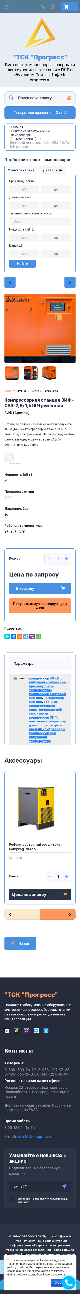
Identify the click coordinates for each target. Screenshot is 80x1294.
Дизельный (52, 170)
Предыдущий (10, 282)
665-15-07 (19, 1074)
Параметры (24, 663)
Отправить (64, 1186)
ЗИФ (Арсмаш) (16, 413)
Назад (23, 943)
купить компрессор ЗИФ (43, 715)
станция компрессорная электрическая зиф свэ (45, 708)
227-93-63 (53, 1070)
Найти (22, 264)
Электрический (21, 170)
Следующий (70, 282)
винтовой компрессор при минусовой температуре (47, 686)
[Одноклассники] (19, 636)
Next (58, 914)
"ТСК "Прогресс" (40, 57)
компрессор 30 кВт (45, 678)
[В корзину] (64, 894)
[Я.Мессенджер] (7, 636)
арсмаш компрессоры (47, 729)
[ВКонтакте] (13, 636)
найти (11, 97)
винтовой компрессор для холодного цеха (47, 723)
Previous (22, 914)
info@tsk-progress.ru (34, 1137)
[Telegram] (25, 636)
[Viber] (32, 636)
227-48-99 (52, 1074)
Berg (12, 858)
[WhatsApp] (38, 636)
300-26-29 (20, 1070)
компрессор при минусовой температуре (42, 737)
